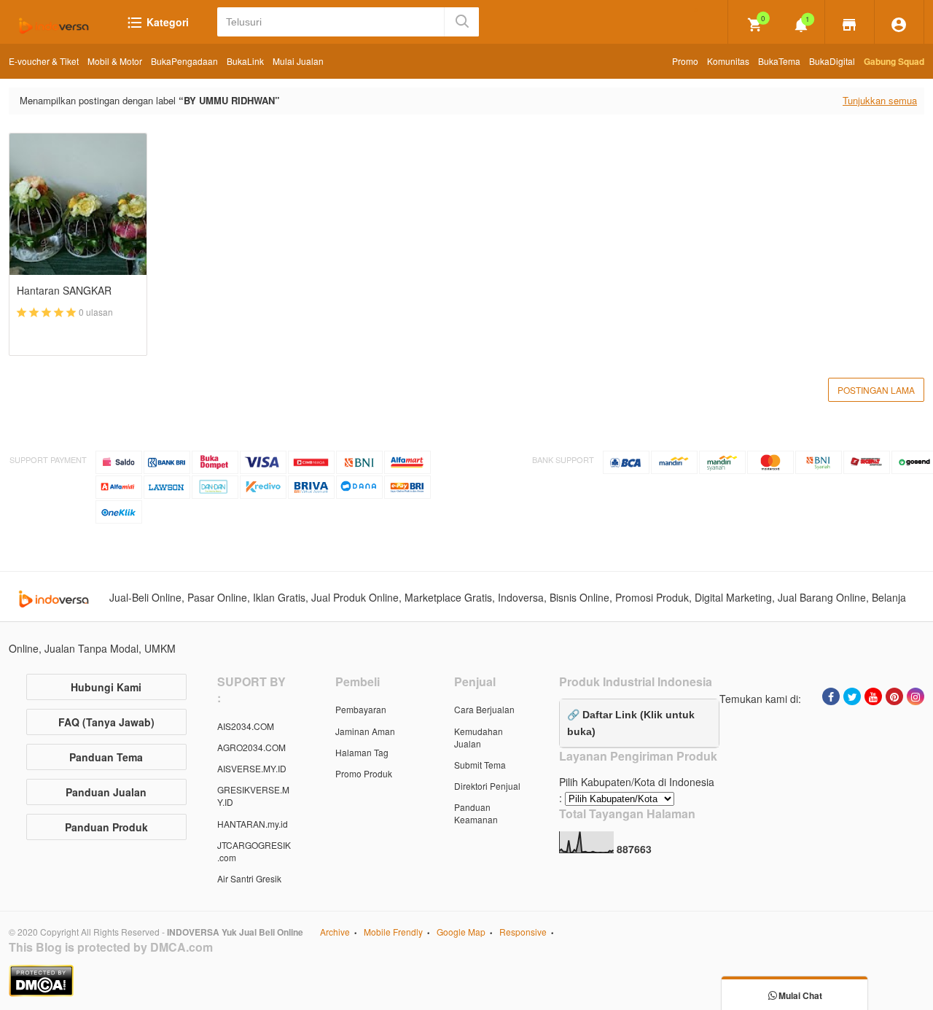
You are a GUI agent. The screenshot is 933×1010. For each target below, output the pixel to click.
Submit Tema (480, 764)
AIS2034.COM (245, 726)
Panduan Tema (106, 757)
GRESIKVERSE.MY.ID (253, 795)
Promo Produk (363, 773)
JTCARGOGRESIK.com (254, 851)
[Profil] (899, 23)
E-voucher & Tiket (44, 61)
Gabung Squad (894, 61)
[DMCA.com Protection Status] (466, 981)
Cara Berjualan (484, 709)
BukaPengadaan (184, 61)
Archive (335, 931)
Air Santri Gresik (249, 878)
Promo (685, 61)
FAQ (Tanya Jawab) (106, 722)
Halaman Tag (362, 752)
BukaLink (245, 61)
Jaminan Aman (365, 731)
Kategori (166, 22)
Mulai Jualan (298, 61)
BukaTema (779, 61)
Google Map (461, 931)
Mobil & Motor (114, 61)
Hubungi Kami (106, 687)
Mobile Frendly (393, 931)
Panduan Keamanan (476, 813)
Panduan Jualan (106, 792)
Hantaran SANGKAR (64, 291)
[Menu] (849, 23)
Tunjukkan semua (880, 100)
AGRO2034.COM (251, 747)
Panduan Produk (106, 827)
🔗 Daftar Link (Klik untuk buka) (631, 723)
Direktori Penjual (487, 786)
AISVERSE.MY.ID (251, 768)
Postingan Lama (876, 390)
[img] (755, 25)
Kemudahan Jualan (478, 737)
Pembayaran (360, 709)
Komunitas (728, 61)
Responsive (523, 931)
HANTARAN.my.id (252, 823)
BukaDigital (832, 61)
